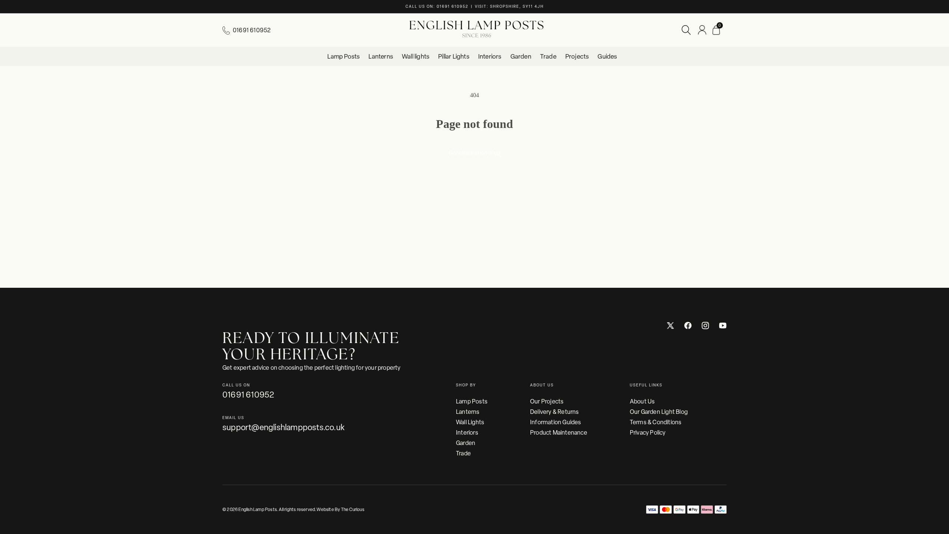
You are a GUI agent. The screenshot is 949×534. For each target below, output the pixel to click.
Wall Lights (470, 422)
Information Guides (555, 422)
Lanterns (468, 412)
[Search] (686, 30)
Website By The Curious (340, 509)
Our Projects (546, 401)
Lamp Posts (471, 401)
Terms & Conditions (656, 422)
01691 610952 (252, 30)
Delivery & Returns (554, 412)
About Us (642, 401)
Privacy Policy (648, 432)
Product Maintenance (558, 432)
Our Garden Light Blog (659, 412)
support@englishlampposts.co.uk (283, 427)
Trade (463, 453)
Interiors (467, 432)
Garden (465, 443)
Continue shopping (474, 152)
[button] (716, 30)
